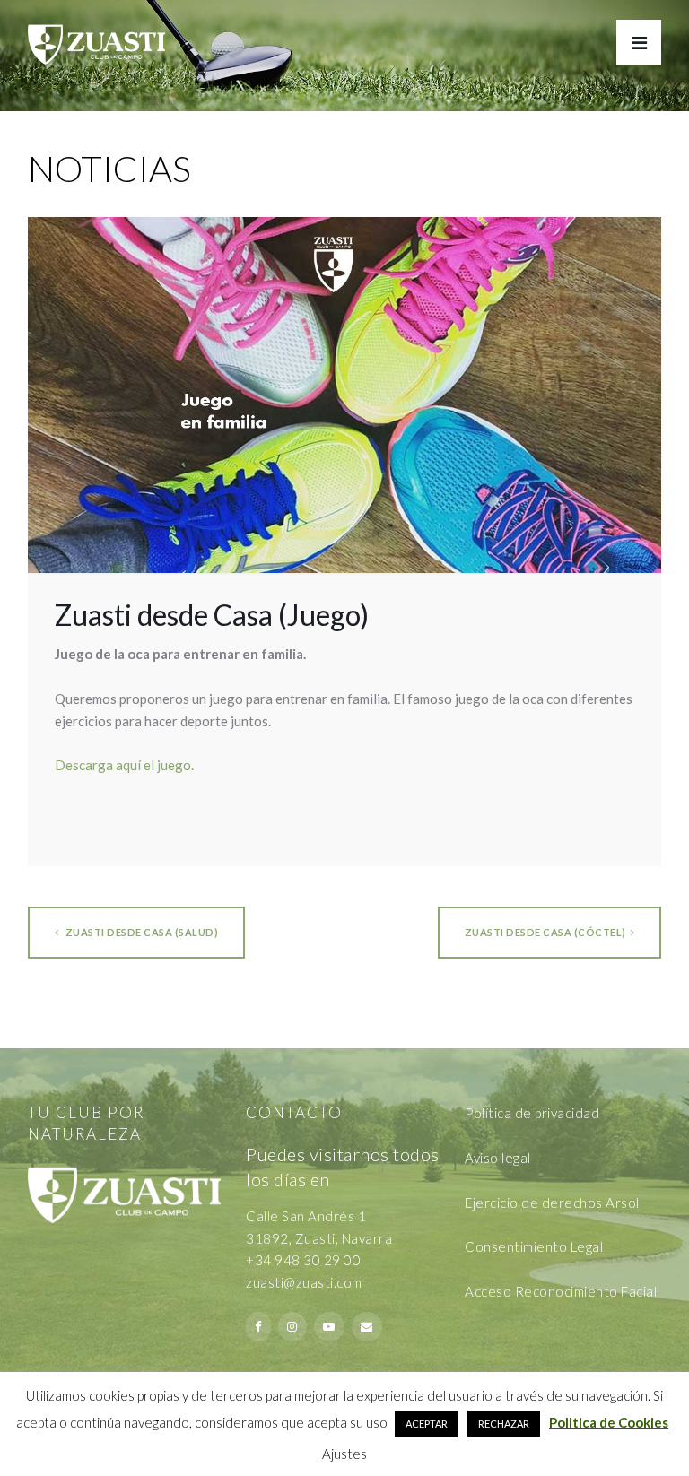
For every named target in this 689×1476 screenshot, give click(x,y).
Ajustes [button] (344, 1454)
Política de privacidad (532, 1113)
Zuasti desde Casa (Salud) (140, 932)
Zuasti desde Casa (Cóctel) (545, 932)
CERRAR (653, 1221)
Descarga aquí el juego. (124, 765)
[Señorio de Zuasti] (96, 32)
